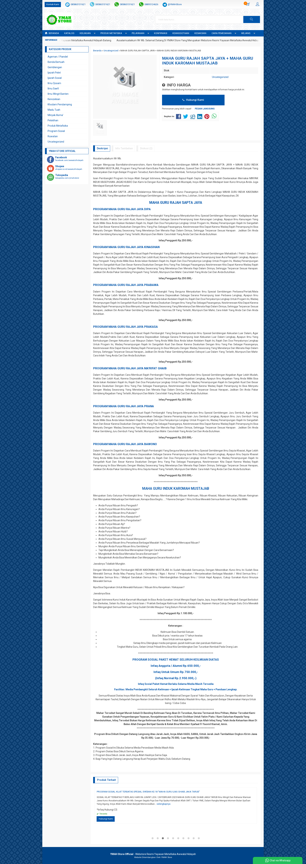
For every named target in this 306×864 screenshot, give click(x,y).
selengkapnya (133, 807)
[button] (251, 19)
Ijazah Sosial (55, 77)
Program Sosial (56, 131)
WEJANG (245, 33)
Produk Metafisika (58, 125)
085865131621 (78, 4)
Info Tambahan (124, 148)
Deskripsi (102, 148)
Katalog (69, 33)
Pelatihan (53, 120)
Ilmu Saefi (53, 88)
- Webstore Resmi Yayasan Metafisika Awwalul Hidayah (153, 854)
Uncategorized (220, 77)
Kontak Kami (52, 4)
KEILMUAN (85, 33)
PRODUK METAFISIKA (111, 33)
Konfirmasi (160, 33)
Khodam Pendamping (60, 104)
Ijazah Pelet (54, 72)
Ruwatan (53, 136)
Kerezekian (54, 99)
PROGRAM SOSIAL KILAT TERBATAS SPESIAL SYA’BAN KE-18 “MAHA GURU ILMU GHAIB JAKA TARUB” (178, 791)
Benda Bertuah (56, 62)
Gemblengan (55, 67)
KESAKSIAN (200, 33)
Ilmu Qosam (54, 83)
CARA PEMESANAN (221, 33)
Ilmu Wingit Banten (58, 93)
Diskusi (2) (146, 148)
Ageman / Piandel (58, 56)
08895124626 (151, 4)
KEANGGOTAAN (180, 33)
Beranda (53, 33)
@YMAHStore (175, 4)
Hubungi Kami (194, 99)
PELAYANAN (138, 33)
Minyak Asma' (55, 115)
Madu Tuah (54, 109)
